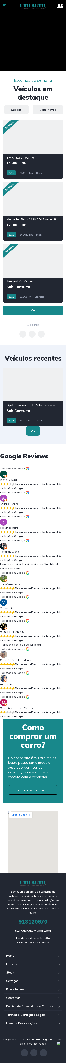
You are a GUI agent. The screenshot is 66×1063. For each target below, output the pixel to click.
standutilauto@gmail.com (33, 930)
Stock (10, 972)
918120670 (33, 921)
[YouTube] (43, 1052)
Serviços (12, 981)
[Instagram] (33, 1052)
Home (10, 955)
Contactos (13, 998)
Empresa (12, 964)
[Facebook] (24, 1052)
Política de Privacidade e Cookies (29, 1006)
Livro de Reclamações (21, 1023)
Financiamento (16, 989)
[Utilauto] (33, 6)
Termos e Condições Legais (25, 1015)
